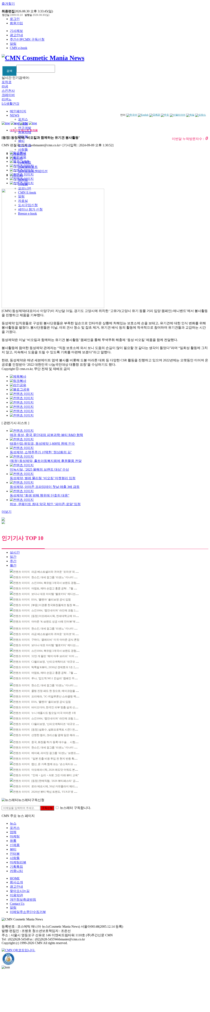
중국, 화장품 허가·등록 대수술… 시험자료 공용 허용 (61, 742)
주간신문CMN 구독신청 (27, 39)
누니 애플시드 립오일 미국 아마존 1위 (53, 712)
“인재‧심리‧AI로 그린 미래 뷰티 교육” (55, 775)
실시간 (15, 552)
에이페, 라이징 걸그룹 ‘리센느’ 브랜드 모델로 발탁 (61, 753)
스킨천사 (8, 90)
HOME (15, 878)
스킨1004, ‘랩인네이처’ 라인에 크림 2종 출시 (57, 610)
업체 (13, 832)
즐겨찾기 (8, 3)
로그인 (15, 19)
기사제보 (16, 31)
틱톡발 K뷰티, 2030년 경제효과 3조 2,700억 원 (58, 667)
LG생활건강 (10, 103)
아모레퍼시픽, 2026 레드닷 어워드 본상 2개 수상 (59, 769)
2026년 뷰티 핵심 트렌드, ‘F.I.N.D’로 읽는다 (56, 791)
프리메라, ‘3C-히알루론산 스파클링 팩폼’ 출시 (58, 696)
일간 (13, 556)
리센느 (6, 99)
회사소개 (16, 882)
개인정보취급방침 (23, 899)
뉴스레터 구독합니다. (75, 808)
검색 (9, 70)
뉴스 (13, 823)
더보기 (6, 511)
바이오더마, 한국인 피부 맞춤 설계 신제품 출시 (58, 707)
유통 (13, 840)
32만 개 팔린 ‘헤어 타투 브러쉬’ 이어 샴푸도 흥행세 (61, 656)
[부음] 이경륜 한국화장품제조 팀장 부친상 (56, 605)
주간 (13, 561)
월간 (13, 565)
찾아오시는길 (20, 891)
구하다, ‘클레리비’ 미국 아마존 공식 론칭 (55, 639)
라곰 (5, 86)
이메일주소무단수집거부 (28, 912)
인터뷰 (15, 853)
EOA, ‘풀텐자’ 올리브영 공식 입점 (51, 599)
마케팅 (15, 836)
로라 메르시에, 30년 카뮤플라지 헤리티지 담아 (58, 786)
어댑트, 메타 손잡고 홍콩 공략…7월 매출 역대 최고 (61, 588)
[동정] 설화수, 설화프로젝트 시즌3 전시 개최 (57, 729)
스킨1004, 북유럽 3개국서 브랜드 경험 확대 (56, 582)
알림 (13, 43)
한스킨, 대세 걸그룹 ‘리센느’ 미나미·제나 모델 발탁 (61, 577)
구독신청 (47, 808)
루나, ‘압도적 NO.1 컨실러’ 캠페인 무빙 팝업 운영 (60, 678)
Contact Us (17, 903)
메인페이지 (18, 111)
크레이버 (8, 95)
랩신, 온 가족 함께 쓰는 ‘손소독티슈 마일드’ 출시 (60, 764)
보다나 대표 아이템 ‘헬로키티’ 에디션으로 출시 (59, 594)
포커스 (23, 119)
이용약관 (16, 895)
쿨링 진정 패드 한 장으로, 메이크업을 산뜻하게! (59, 690)
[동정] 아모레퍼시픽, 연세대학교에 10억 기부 (57, 616)
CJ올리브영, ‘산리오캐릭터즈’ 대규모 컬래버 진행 (60, 661)
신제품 (15, 845)
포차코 (6, 82)
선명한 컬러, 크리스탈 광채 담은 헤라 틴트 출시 (59, 735)
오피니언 (24, 188)
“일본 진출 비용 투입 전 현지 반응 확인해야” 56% (60, 758)
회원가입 (16, 23)
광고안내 (16, 35)
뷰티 (21, 141)
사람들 (23, 149)
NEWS (14, 115)
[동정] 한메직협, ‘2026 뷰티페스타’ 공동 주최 (57, 780)
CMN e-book (18, 48)
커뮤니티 (16, 871)
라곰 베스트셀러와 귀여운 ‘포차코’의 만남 (56, 571)
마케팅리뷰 (18, 862)
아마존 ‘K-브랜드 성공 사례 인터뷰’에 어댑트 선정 (60, 621)
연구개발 (24, 128)
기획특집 (16, 866)
